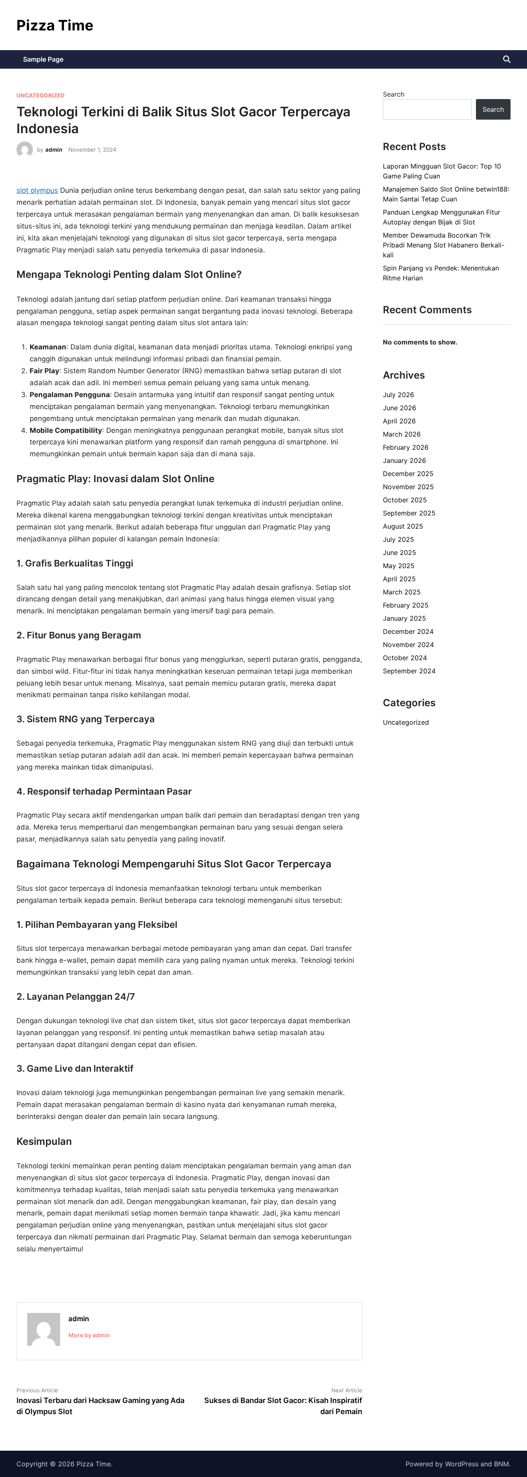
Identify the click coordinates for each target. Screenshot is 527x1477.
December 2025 (408, 473)
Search (393, 94)
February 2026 (406, 447)
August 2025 (403, 526)
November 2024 (408, 644)
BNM (501, 1464)
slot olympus (37, 190)
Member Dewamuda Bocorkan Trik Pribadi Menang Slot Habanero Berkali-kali (443, 245)
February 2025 (406, 605)
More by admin (89, 1334)
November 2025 (408, 487)
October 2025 (405, 500)
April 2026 (399, 421)
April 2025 (399, 579)
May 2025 (399, 566)
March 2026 (402, 434)
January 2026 (404, 460)
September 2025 (409, 513)
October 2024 (405, 658)
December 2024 (408, 631)
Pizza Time (54, 25)
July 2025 (398, 539)
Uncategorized (40, 95)
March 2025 (402, 592)
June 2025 (399, 552)
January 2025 (404, 618)
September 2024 (409, 671)
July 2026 (398, 395)
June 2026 (399, 408)
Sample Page (43, 59)
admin (53, 149)
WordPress (461, 1464)
